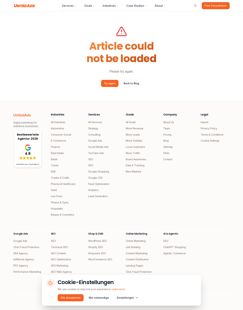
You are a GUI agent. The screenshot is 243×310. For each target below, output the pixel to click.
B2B (53, 171)
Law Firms (56, 196)
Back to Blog (131, 83)
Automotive (57, 128)
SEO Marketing (59, 265)
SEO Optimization (61, 259)
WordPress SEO (97, 240)
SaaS (54, 189)
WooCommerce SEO (100, 259)
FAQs (166, 153)
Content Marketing (136, 253)
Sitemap (168, 146)
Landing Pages (134, 265)
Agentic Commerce (174, 253)
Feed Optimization (98, 183)
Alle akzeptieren (70, 297)
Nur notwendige (99, 297)
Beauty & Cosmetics (62, 214)
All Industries (58, 122)
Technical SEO (59, 247)
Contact (167, 159)
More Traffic (133, 153)
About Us (168, 122)
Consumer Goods (61, 134)
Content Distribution (137, 259)
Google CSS (95, 177)
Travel (54, 165)
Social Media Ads (98, 146)
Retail (54, 159)
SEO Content (58, 253)
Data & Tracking (135, 165)
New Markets (133, 171)
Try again (110, 83)
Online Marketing (136, 240)
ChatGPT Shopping (174, 247)
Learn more (118, 289)
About (159, 5)
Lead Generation (98, 196)
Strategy (93, 128)
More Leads (133, 134)
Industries (109, 5)
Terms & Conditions (212, 134)
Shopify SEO (95, 247)
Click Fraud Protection (26, 247)
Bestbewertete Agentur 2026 (28, 137)
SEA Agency (20, 253)
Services (68, 5)
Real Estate (57, 153)
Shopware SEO (97, 253)
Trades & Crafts (60, 177)
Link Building (133, 247)
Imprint (204, 122)
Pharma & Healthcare (63, 183)
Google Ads (95, 140)
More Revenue (134, 128)
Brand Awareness (136, 159)
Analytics (93, 189)
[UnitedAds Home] (24, 6)
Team (166, 128)
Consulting (94, 134)
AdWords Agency (23, 259)
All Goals (131, 122)
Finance (55, 146)
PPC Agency (20, 265)
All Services (95, 122)
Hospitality (57, 208)
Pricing (167, 134)
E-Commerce (58, 140)
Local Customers (135, 146)
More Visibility (134, 140)
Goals (88, 5)
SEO (90, 159)
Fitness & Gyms (59, 202)
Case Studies (135, 5)
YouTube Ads (96, 153)
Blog (166, 140)
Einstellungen (125, 297)
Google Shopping (98, 171)
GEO (90, 165)
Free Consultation (216, 5)
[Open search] (195, 5)
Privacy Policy (209, 128)
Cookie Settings (210, 140)
